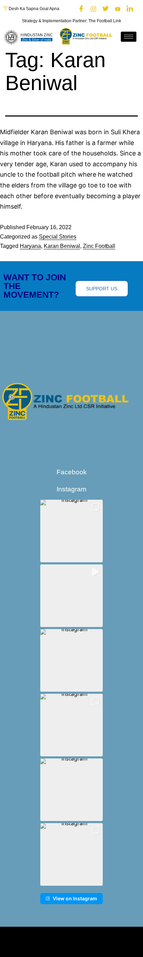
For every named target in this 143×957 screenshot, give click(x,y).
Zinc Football (99, 246)
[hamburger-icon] (128, 37)
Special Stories (57, 237)
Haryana (30, 246)
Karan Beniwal (62, 246)
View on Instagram (75, 898)
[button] (71, 531)
